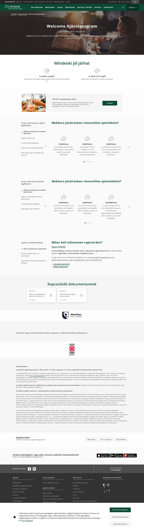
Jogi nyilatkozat (48, 493)
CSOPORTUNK (108, 7)
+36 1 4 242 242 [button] (106, 439)
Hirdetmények (17, 501)
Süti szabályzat (27, 520)
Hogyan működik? (59, 247)
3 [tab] (88, 161)
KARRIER (68, 2)
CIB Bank (14, 14)
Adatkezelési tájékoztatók (51, 496)
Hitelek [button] (60, 7)
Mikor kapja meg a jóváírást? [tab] (30, 209)
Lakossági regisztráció (61, 264)
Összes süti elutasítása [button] (120, 517)
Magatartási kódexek (49, 502)
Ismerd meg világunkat (80, 483)
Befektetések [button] (49, 7)
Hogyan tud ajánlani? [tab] (28, 138)
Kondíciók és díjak (18, 492)
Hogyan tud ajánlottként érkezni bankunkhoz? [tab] (31, 198)
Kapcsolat (114, 2)
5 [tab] (91, 161)
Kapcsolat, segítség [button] (84, 7)
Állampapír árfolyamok (20, 489)
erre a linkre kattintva (36, 375)
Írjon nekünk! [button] (121, 439)
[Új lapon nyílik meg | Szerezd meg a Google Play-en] (116, 455)
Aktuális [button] (98, 7)
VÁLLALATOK (49, 2)
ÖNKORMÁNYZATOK (59, 2)
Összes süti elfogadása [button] (120, 510)
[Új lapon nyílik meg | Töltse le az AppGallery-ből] (130, 455)
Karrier (75, 495)
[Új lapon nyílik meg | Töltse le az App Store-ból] (103, 455)
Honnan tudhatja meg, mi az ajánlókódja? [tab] (30, 255)
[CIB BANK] (13, 7)
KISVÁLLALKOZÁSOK (39, 2)
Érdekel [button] (110, 103)
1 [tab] (84, 161)
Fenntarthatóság (78, 492)
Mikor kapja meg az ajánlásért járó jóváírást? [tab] (32, 154)
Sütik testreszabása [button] (120, 524)
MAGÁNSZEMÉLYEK (10, 2)
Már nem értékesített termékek (53, 499)
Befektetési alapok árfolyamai (22, 486)
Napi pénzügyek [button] (37, 7)
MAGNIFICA (19, 2)
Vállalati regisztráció (60, 267)
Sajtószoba (76, 489)
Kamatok (15, 495)
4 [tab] (90, 161)
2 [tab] (86, 161)
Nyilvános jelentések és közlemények (85, 501)
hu (135, 2)
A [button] (104, 491)
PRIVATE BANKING (28, 2)
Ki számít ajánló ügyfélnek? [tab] (30, 143)
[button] (123, 7)
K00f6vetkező (129, 147)
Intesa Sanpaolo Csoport (51, 483)
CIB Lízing (76, 498)
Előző (45, 146)
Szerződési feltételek (19, 498)
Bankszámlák (22, 14)
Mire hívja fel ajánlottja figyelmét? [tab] (32, 148)
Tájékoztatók (17, 483)
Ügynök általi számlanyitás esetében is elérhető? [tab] (33, 262)
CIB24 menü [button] (91, 439)
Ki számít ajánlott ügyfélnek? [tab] (30, 204)
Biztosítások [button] (70, 7)
